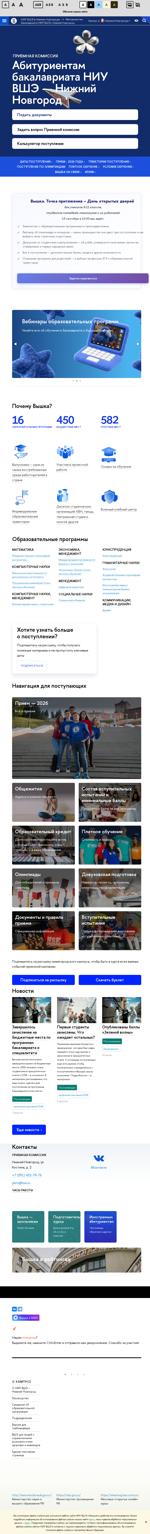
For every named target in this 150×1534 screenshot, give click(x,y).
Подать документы (34, 114)
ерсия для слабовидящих (21, 1426)
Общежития (28, 788)
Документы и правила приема (39, 920)
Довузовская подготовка (109, 874)
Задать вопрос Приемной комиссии (48, 129)
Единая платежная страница (23, 1453)
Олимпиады (28, 874)
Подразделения (22, 1418)
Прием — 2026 (31, 703)
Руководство (20, 1398)
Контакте (99, 1167)
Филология (109, 569)
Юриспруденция (112, 555)
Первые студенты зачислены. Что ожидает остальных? (76, 1032)
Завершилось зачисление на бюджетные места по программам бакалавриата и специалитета (31, 1039)
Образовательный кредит (43, 831)
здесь (92, 1519)
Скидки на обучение (116, 466)
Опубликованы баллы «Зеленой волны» (121, 1029)
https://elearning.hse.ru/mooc (119, 1495)
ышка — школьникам (27, 1219)
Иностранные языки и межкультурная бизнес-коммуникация (116, 589)
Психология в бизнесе (72, 600)
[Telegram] (20, 1309)
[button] (15, 344)
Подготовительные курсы (70, 1219)
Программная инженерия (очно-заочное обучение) (31, 585)
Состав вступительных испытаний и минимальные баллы (107, 794)
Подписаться (32, 665)
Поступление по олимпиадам (41, 166)
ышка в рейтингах (46, 1259)
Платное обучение (102, 831)
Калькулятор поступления (40, 143)
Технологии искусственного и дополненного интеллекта (29, 575)
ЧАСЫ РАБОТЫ (22, 1190)
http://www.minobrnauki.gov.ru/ (32, 1495)
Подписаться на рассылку (43, 979)
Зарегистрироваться (83, 278)
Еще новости (28, 1129)
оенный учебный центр (119, 509)
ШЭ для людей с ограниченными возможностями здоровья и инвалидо (26, 1440)
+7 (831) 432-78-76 (27, 1175)
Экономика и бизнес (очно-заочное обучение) (75, 572)
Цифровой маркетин (71, 587)
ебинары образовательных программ (70, 321)
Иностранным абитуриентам (101, 1219)
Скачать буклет (110, 979)
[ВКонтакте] (14, 1309)
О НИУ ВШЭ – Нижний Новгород (24, 1389)
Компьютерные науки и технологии (33, 604)
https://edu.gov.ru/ (68, 1495)
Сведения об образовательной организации (23, 1408)
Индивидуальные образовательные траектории (25, 516)
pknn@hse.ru (21, 1183)
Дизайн (107, 610)
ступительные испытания (98, 920)
